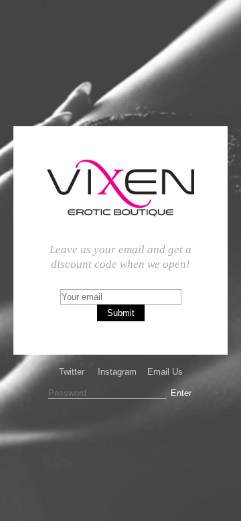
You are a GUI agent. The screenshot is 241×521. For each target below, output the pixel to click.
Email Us (165, 372)
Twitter (71, 372)
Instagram (117, 372)
